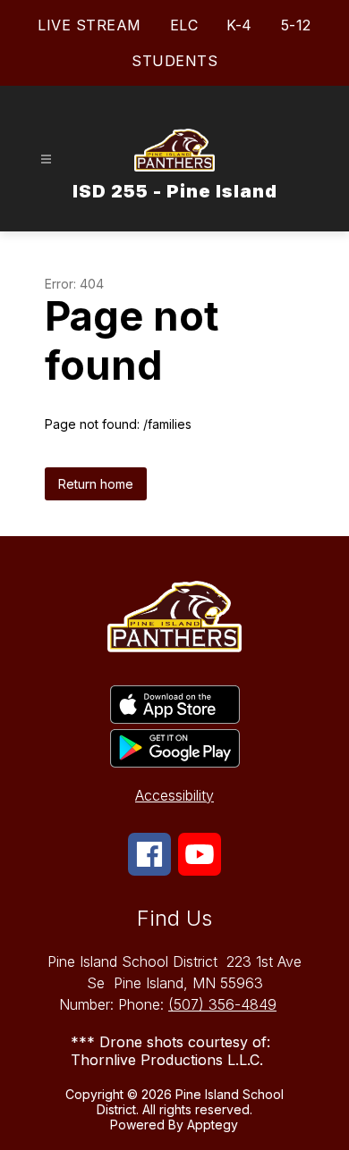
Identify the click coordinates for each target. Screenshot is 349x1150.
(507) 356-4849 (222, 1004)
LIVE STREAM (89, 25)
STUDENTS (174, 61)
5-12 (296, 25)
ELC (184, 25)
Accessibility (174, 795)
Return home (95, 483)
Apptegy (212, 1124)
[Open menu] (46, 159)
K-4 (239, 25)
